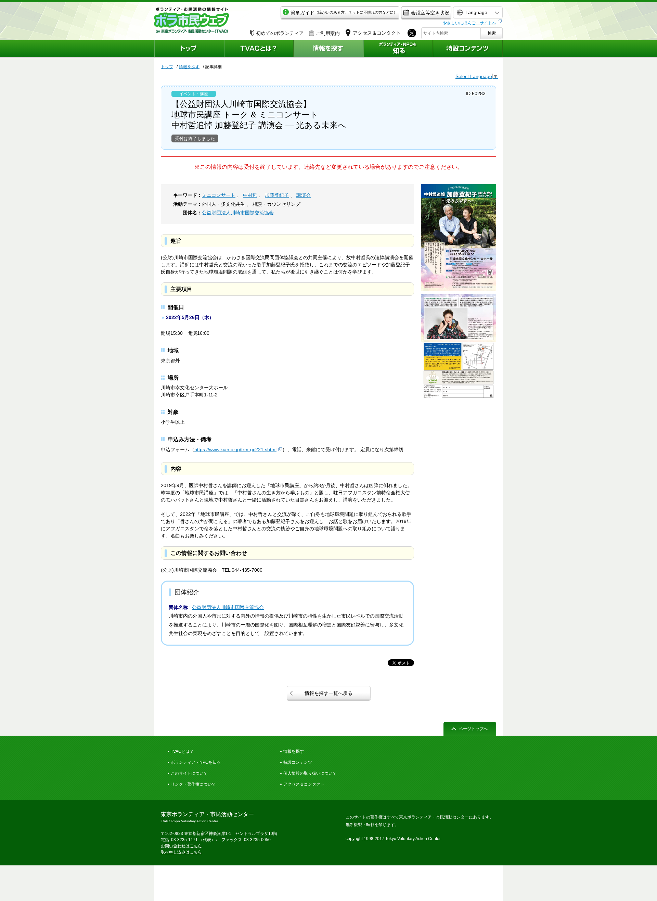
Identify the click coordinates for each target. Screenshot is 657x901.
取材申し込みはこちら (181, 852)
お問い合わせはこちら (181, 845)
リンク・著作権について (193, 784)
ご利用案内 (328, 33)
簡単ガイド (344, 12)
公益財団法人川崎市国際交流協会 (238, 212)
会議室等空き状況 (430, 12)
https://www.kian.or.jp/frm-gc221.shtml (235, 449)
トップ (167, 66)
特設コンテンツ (297, 762)
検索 (492, 33)
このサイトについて (189, 773)
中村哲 (250, 195)
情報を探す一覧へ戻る (328, 693)
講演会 (303, 195)
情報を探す (189, 66)
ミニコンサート (218, 195)
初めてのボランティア (280, 33)
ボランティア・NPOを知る (196, 762)
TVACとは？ (182, 751)
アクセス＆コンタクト (303, 784)
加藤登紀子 (277, 195)
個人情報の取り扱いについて (310, 773)
